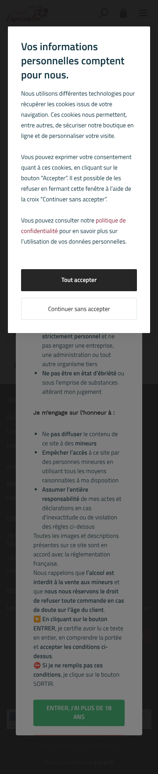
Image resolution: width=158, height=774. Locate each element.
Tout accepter (79, 280)
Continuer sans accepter (79, 309)
